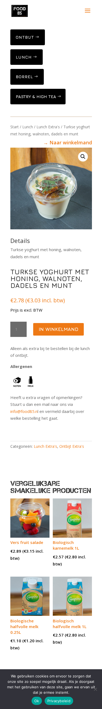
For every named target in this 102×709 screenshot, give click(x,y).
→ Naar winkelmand (67, 142)
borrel (24, 76)
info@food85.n (24, 411)
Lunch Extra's (48, 126)
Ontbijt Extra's (71, 446)
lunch (24, 57)
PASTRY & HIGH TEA (36, 96)
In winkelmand (58, 329)
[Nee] (95, 689)
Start (14, 126)
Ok (36, 701)
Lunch (27, 126)
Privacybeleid (58, 701)
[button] (83, 157)
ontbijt (25, 37)
